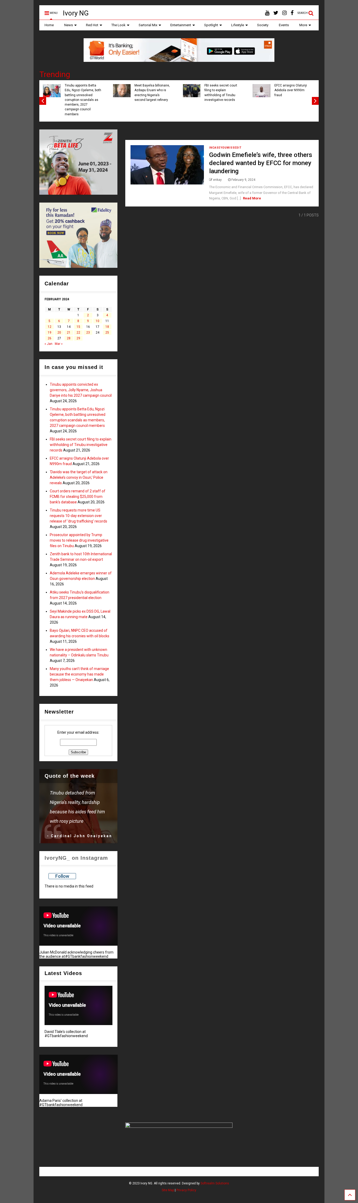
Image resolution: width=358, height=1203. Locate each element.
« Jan (48, 344)
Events (284, 25)
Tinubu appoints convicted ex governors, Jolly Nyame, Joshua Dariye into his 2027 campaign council (81, 390)
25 (107, 332)
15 (78, 327)
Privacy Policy (186, 1190)
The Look (118, 25)
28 (68, 338)
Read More (252, 198)
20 (59, 332)
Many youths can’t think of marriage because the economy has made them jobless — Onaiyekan (79, 674)
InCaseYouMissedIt (225, 147)
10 (97, 321)
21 (68, 332)
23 (88, 332)
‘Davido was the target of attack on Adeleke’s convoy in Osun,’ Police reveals (78, 477)
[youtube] (267, 13)
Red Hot (92, 25)
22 (78, 332)
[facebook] (292, 13)
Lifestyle (237, 25)
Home (49, 25)
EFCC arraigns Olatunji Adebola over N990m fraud (290, 90)
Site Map (168, 1190)
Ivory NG (76, 13)
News (68, 25)
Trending (54, 74)
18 (107, 327)
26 (49, 338)
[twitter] (275, 13)
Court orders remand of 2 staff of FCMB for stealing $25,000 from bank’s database (77, 496)
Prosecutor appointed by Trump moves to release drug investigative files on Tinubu (79, 540)
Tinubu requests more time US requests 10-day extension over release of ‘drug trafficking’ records (78, 515)
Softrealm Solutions (214, 1183)
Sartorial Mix (148, 25)
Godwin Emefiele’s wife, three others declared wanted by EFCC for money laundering (260, 163)
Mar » (59, 344)
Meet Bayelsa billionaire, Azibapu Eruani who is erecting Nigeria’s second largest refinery (152, 93)
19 (49, 332)
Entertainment (180, 25)
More (303, 25)
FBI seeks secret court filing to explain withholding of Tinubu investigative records (220, 93)
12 (49, 327)
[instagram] (284, 13)
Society (262, 25)
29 (78, 338)
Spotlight (211, 25)
